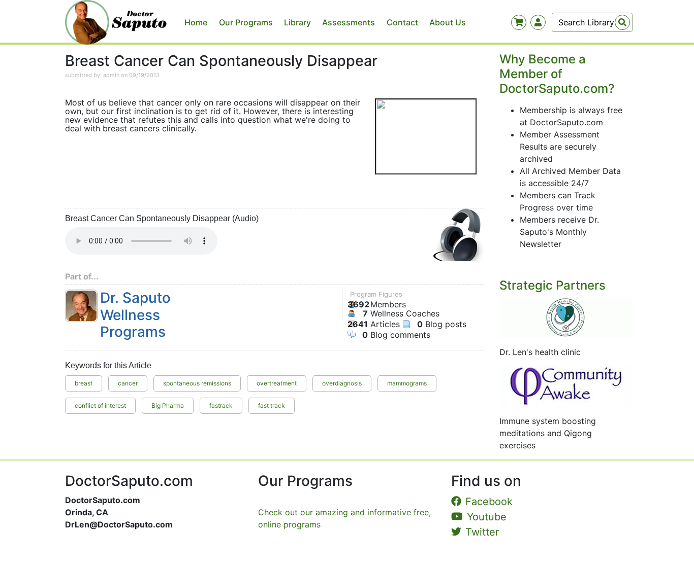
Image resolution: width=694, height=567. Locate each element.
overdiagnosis (342, 383)
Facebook (489, 501)
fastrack (221, 405)
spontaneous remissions (197, 383)
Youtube (487, 517)
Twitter (482, 532)
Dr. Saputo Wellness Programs (135, 315)
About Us (447, 22)
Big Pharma (167, 405)
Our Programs (246, 22)
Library (297, 22)
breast (83, 383)
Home (195, 22)
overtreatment (277, 383)
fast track (271, 405)
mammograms (407, 383)
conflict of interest (100, 405)
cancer (128, 383)
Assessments (348, 22)
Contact (402, 22)
